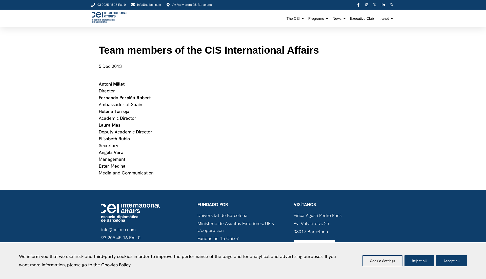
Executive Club (362, 18)
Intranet (382, 18)
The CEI (293, 18)
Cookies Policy (116, 265)
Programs (316, 18)
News (337, 18)
